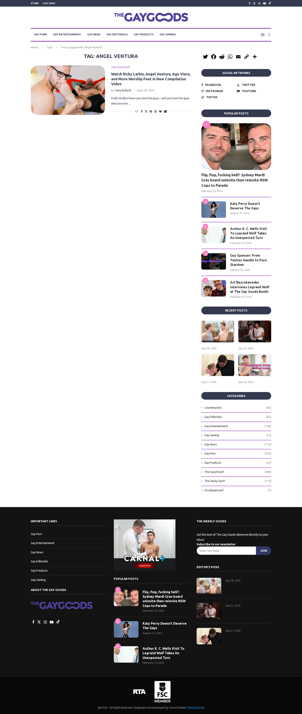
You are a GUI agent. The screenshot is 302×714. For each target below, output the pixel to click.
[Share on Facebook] (142, 111)
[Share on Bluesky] (160, 111)
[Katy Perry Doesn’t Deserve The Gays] (213, 209)
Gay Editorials (117, 34)
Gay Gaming (168, 34)
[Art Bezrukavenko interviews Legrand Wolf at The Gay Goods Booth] (213, 288)
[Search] (269, 35)
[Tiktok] (270, 3)
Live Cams (49, 3)
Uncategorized (237, 490)
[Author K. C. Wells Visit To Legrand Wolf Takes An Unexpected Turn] (213, 234)
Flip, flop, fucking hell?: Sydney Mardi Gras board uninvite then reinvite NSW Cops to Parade (234, 180)
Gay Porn (40, 34)
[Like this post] (136, 111)
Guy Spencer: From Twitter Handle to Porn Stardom (248, 260)
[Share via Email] (165, 111)
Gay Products (143, 34)
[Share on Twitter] (146, 111)
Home (34, 47)
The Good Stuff (237, 472)
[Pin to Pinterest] (151, 111)
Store (35, 3)
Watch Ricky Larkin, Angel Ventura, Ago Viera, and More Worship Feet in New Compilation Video (150, 79)
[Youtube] (264, 3)
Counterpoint (237, 407)
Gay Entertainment (67, 34)
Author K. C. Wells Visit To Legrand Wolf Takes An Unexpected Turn (248, 233)
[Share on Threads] (155, 111)
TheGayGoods (195, 707)
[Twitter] (254, 3)
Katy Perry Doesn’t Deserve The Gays (245, 206)
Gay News (93, 34)
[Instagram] (259, 3)
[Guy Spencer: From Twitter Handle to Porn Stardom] (213, 261)
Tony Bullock (123, 90)
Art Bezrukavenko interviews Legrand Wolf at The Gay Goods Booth (249, 286)
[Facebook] (249, 3)
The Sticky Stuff (237, 481)
